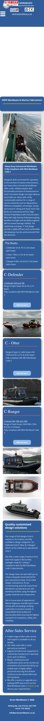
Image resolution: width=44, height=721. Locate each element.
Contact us (31, 686)
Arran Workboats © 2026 (22, 699)
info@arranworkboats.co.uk (22, 14)
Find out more (22, 305)
